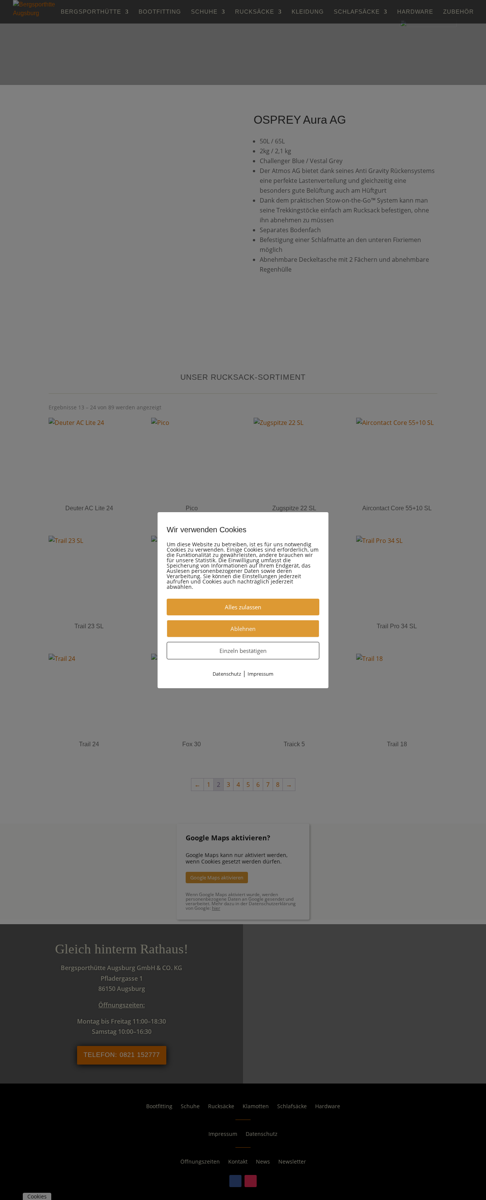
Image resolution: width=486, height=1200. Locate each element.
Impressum (260, 673)
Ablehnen (243, 628)
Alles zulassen (243, 606)
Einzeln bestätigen (243, 650)
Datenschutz (227, 673)
